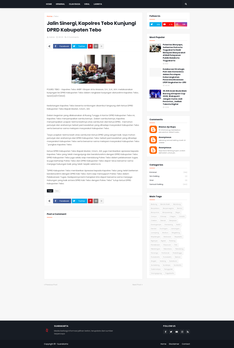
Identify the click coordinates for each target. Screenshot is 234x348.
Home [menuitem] (49, 4)
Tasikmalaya (156, 269)
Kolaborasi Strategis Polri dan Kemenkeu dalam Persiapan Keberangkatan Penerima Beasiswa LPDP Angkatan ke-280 (174, 76)
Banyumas (155, 212)
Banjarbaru (155, 208)
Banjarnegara (168, 208)
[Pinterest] (90, 46)
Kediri (178, 224)
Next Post (137, 284)
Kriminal (168, 172)
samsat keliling (168, 184)
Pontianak (165, 253)
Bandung (177, 204)
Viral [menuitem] (87, 4)
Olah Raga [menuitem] (74, 4)
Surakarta (177, 265)
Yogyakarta (169, 273)
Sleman (178, 257)
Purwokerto (167, 257)
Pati (175, 245)
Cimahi (182, 216)
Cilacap (163, 216)
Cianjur (154, 216)
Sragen (153, 261)
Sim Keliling (168, 176)
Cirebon (154, 220)
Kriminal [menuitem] (60, 4)
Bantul (179, 208)
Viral (168, 180)
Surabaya (166, 265)
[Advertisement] (168, 299)
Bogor (178, 212)
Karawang (169, 224)
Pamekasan (155, 245)
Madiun (165, 233)
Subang (163, 261)
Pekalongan (155, 249)
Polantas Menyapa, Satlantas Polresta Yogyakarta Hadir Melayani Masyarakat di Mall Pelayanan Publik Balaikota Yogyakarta (174, 52)
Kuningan (164, 228)
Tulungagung (156, 273)
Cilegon (173, 216)
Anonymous (165, 137)
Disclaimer (174, 344)
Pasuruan (167, 245)
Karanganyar (156, 224)
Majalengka (155, 237)
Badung (154, 204)
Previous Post (51, 284)
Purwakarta (155, 257)
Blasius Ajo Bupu (167, 127)
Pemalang (179, 249)
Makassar (167, 237)
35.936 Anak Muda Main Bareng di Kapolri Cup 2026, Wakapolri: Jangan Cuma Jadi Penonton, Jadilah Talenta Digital (175, 97)
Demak (163, 220)
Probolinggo (177, 253)
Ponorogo (154, 253)
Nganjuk (154, 241)
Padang (172, 241)
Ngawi (163, 241)
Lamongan (175, 228)
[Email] (95, 46)
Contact (186, 344)
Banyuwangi (167, 212)
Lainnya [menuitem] (98, 4)
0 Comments (73, 37)
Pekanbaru (168, 249)
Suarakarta (62, 344)
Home (49, 16)
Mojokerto (178, 237)
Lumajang (155, 233)
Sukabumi (173, 261)
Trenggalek (168, 269)
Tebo (56, 16)
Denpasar (173, 220)
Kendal (153, 228)
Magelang (176, 233)
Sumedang (155, 265)
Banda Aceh (165, 204)
